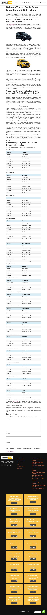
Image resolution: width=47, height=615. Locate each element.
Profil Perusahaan (20, 459)
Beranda (16, 2)
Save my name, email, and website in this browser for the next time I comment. (23, 448)
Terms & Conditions (21, 466)
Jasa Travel (28, 2)
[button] (43, 611)
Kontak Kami (43, 2)
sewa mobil (11, 24)
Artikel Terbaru (35, 2)
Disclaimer (19, 464)
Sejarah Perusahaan (21, 460)
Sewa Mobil (22, 2)
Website (8, 442)
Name (8, 433)
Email (7, 438)
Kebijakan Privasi (20, 462)
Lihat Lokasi (14, 503)
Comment (8, 419)
